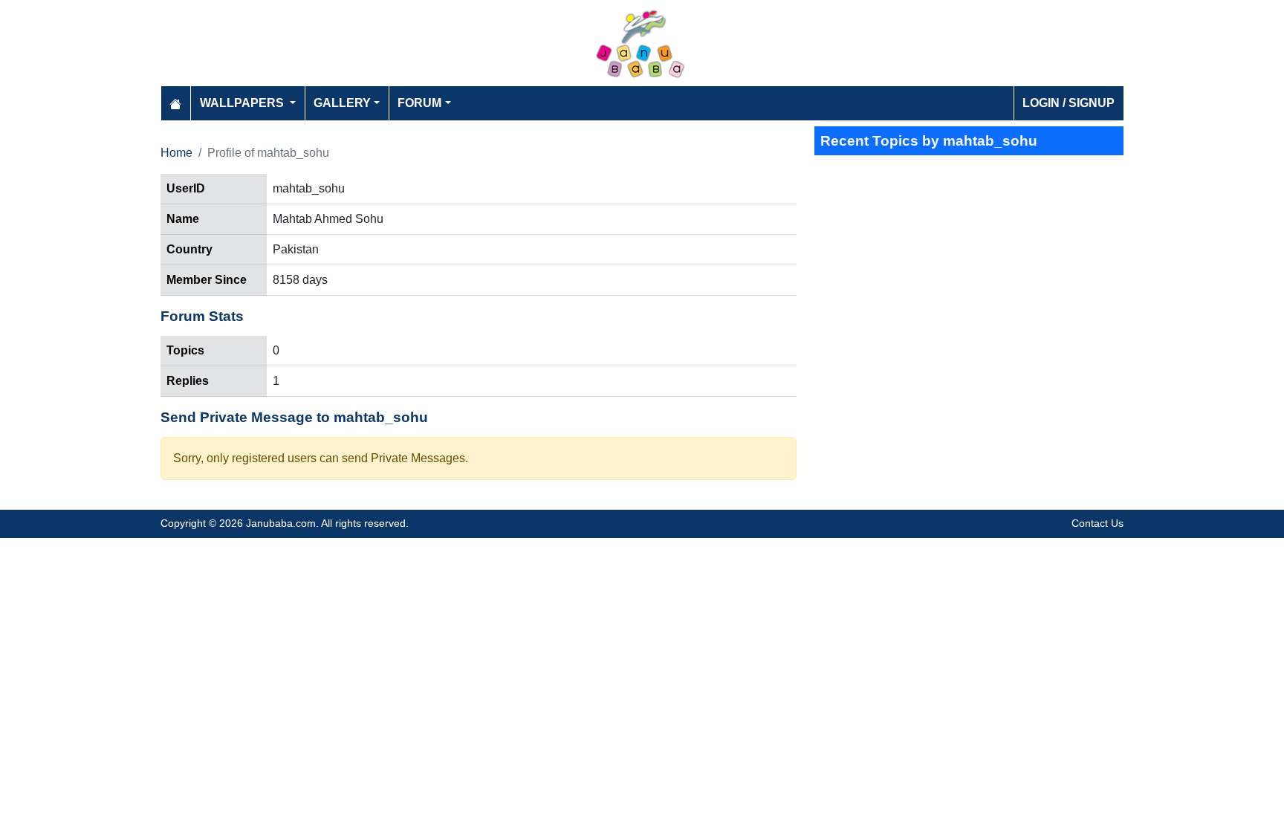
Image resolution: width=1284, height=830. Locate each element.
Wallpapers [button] (243, 103)
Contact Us (1097, 523)
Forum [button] (419, 103)
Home (176, 152)
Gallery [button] (342, 103)
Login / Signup (1068, 103)
